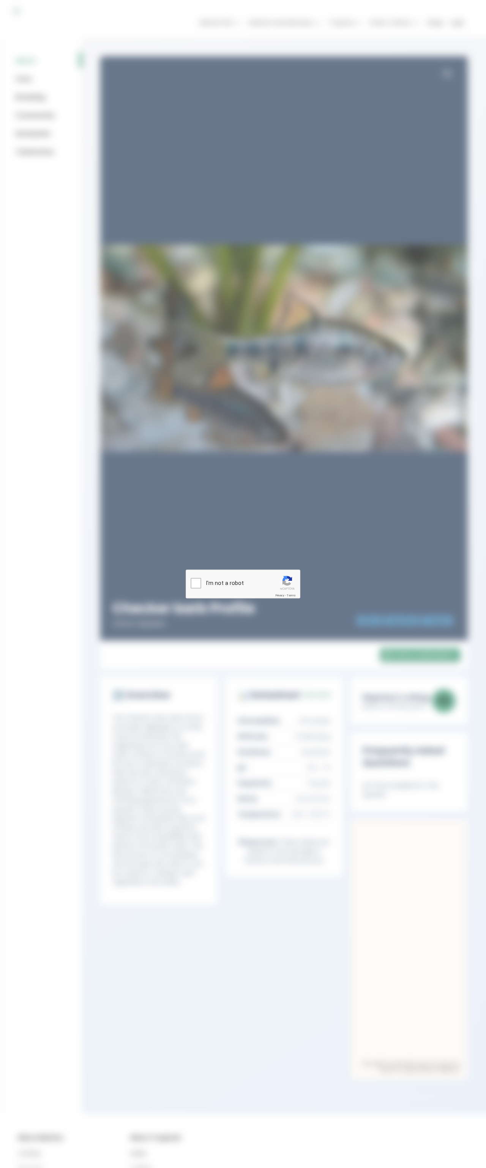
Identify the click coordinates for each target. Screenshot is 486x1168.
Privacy (279, 595)
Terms (291, 595)
